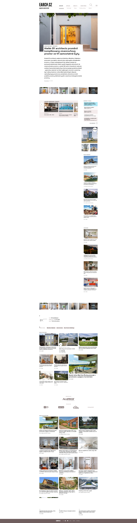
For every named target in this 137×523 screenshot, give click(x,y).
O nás (70, 520)
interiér (55, 46)
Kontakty (78, 520)
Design (75, 8)
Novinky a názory (83, 8)
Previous (46, 107)
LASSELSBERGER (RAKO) (51, 101)
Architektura (61, 8)
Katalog (68, 5)
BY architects (46, 80)
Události (90, 8)
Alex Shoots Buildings (69, 327)
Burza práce (83, 5)
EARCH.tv (75, 5)
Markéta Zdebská (51, 327)
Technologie (69, 8)
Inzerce (74, 520)
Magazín (61, 5)
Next (76, 107)
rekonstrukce (60, 327)
